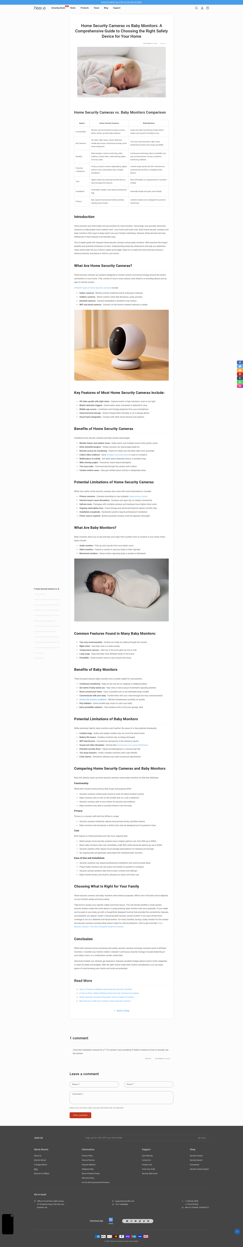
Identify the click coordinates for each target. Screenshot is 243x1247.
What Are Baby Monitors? (45, 621)
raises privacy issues (138, 496)
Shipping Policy (88, 1169)
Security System (196, 1160)
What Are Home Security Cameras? (49, 600)
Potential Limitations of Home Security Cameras (54, 615)
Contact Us (146, 1160)
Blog (36, 1169)
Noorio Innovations (117, 1241)
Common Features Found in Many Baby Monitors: (54, 626)
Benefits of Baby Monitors (45, 632)
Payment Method (88, 1165)
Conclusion (39, 653)
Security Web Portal (149, 1174)
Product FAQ (147, 1165)
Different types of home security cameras (92, 288)
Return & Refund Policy (91, 1174)
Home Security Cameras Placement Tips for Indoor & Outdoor (107, 997)
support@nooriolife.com (124, 1201)
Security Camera (196, 1156)
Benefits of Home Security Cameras (49, 610)
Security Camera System (199, 1169)
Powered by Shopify (131, 1241)
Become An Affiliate (41, 1174)
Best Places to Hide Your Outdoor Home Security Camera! (105, 1001)
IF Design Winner (40, 1165)
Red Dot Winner (40, 1160)
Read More (39, 658)
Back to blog (123, 1010)
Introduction (40, 594)
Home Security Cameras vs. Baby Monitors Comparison (57, 589)
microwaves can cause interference (132, 745)
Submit (203, 1138)
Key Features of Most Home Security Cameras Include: (56, 605)
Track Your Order (148, 1169)
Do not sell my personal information (95, 1182)
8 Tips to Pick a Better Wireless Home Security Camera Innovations (109, 993)
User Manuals (147, 1156)
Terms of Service (88, 1160)
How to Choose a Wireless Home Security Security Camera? (106, 989)
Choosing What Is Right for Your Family (50, 647)
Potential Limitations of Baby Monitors (50, 637)
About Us (37, 1156)
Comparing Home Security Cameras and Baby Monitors (57, 642)
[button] (196, 8)
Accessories (194, 1165)
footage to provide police (117, 455)
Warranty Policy (88, 1178)
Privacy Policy (87, 1156)
